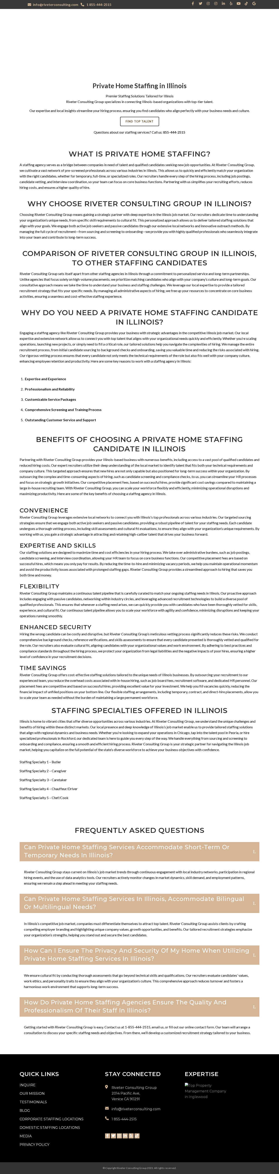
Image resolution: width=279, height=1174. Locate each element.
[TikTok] (246, 3)
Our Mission (32, 1093)
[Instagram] (208, 3)
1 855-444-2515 (98, 4)
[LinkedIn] (223, 3)
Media (26, 1136)
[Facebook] (193, 3)
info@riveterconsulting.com (55, 4)
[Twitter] (200, 3)
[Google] (254, 3)
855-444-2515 (174, 132)
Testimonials (33, 1102)
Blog (25, 1111)
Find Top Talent (140, 121)
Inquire (28, 1085)
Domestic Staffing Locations (50, 1128)
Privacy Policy (34, 1145)
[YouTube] (238, 3)
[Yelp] (231, 3)
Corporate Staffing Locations (51, 1119)
